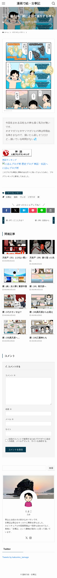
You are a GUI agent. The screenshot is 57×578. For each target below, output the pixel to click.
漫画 (15, 197)
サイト (8, 429)
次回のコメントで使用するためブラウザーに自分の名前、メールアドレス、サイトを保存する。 (29, 440)
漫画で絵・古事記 (28, 3)
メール (9, 419)
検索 (51, 468)
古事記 (8, 197)
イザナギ (31, 197)
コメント (10, 375)
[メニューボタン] (3, 3)
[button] (6, 210)
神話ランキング (9, 160)
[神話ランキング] (17, 155)
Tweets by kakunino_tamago (15, 557)
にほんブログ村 (10, 168)
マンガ (22, 197)
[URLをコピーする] (50, 210)
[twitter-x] (26, 537)
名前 (8, 409)
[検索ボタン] (53, 3)
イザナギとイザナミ (13, 22)
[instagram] (30, 537)
